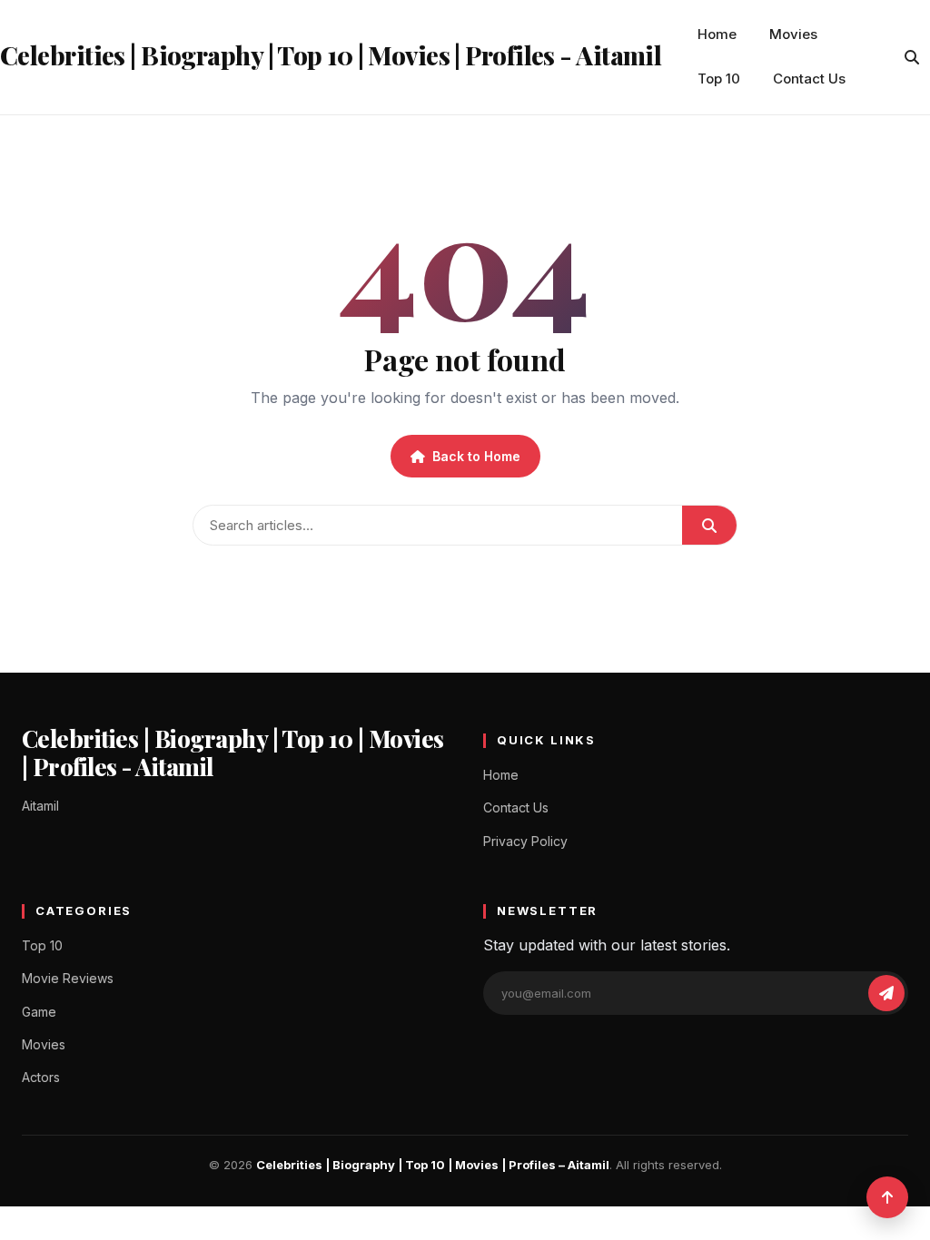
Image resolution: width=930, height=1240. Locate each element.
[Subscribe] (886, 993)
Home (717, 34)
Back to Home (476, 456)
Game (39, 1011)
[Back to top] (887, 1197)
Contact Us (809, 78)
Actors (41, 1077)
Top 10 (719, 78)
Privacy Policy (525, 841)
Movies (793, 34)
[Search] (912, 57)
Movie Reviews (68, 978)
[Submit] (709, 525)
